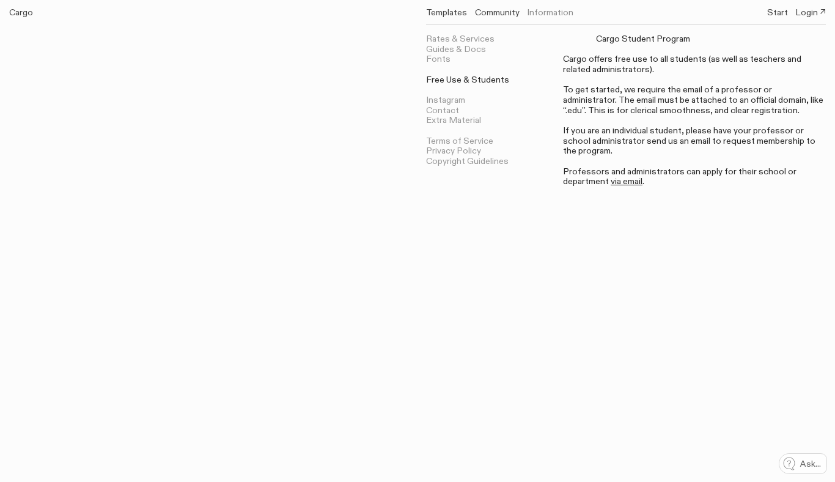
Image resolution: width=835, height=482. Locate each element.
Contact (442, 110)
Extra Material (453, 120)
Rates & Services (460, 39)
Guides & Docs (456, 49)
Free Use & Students (467, 80)
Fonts (438, 59)
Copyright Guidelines (467, 161)
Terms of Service (459, 141)
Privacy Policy (453, 151)
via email (626, 181)
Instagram (445, 100)
